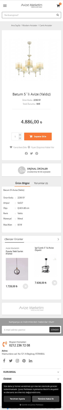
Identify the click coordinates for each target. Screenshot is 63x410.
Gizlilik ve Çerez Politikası (32, 405)
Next (58, 239)
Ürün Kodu (27, 100)
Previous (4, 239)
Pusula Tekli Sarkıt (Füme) (14, 252)
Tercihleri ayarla (17, 399)
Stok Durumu (29, 103)
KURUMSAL (9, 372)
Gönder (55, 329)
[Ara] (58, 15)
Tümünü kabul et (46, 399)
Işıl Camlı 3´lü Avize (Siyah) (44, 249)
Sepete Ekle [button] (40, 136)
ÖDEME (7, 378)
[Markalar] (31, 308)
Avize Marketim (12, 248)
